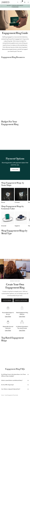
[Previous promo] (2, 6)
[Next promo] (28, 6)
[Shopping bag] (24, 2)
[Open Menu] (28, 2)
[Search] (17, 2)
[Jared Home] (5, 2)
